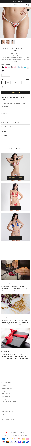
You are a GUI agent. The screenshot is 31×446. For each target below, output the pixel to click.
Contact (3, 409)
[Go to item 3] (13, 42)
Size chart (27, 79)
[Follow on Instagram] (2, 427)
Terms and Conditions (6, 388)
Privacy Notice (5, 391)
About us (3, 417)
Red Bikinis (15, 208)
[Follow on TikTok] (6, 427)
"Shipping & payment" (15, 61)
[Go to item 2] (8, 42)
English (22, 432)
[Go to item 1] (3, 42)
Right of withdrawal (6, 393)
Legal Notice (4, 385)
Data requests (4, 399)
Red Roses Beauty (15, 178)
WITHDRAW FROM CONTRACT (9, 401)
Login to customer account (7, 419)
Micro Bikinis (15, 238)
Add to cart (15, 92)
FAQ (2, 414)
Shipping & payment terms (7, 396)
